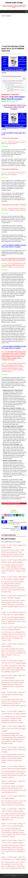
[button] (26, 11)
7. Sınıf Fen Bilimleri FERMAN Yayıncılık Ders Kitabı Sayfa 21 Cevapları (15, 88)
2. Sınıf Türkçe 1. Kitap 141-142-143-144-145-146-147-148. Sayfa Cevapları (13, 749)
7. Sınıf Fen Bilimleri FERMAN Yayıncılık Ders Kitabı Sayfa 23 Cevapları (15, 90)
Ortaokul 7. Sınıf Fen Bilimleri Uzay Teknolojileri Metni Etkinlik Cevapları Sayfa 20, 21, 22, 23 (13, 81)
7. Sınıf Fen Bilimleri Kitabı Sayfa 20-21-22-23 (15, 86)
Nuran (3, 545)
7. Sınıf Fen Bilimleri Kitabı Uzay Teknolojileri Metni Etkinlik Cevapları (14, 84)
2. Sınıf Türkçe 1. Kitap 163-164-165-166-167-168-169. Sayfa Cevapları (13, 694)
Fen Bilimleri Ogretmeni (17, 53)
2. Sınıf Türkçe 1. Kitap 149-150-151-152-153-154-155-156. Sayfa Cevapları (13, 728)
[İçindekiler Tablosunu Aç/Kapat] (23, 78)
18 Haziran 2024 (6, 53)
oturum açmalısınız (16, 541)
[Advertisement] (14, 31)
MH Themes (13, 875)
